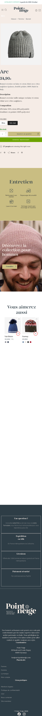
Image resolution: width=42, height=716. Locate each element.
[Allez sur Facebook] (20, 715)
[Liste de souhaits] (19, 319)
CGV (2, 694)
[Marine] (8, 342)
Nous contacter (6, 697)
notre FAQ (16, 523)
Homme (4, 670)
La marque (5, 674)
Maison (13, 19)
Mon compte (5, 677)
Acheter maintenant (21, 140)
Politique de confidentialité (10, 690)
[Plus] (6, 133)
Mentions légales (7, 687)
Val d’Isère (9, 336)
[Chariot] (39, 10)
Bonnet (28, 19)
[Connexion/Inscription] (36, 10)
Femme (21, 19)
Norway (25, 336)
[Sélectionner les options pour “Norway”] (36, 334)
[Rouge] (31, 342)
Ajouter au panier (24, 134)
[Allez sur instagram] (24, 715)
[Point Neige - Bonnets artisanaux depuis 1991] (21, 10)
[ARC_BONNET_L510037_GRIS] (21, 44)
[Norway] (30, 325)
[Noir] (28, 342)
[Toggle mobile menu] (2, 10)
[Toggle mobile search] (5, 10)
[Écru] (26, 342)
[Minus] (6, 135)
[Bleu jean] (23, 342)
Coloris (3, 119)
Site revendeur (6, 701)
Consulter (9, 266)
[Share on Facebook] (1, 152)
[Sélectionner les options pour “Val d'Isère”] (18, 334)
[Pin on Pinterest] (4, 152)
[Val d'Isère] (13, 325)
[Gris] (6, 342)
